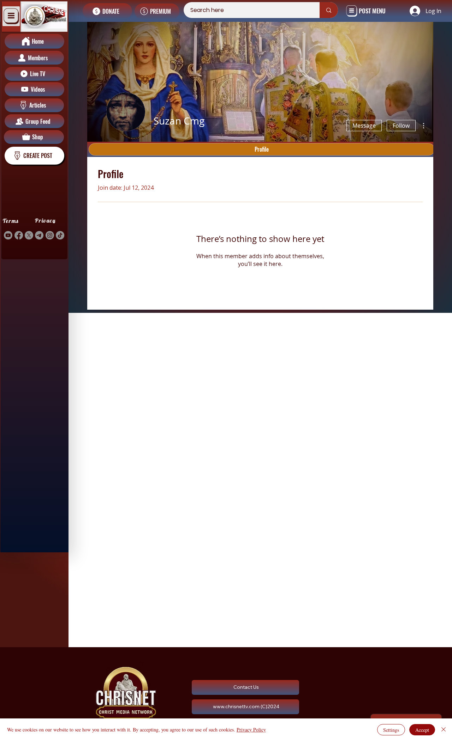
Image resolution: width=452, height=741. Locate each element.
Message (364, 125)
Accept (422, 730)
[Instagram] (50, 235)
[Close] (443, 729)
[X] (29, 235)
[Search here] (329, 10)
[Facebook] (18, 235)
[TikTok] (60, 235)
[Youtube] (8, 235)
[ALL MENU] (11, 16)
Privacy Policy (251, 729)
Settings (391, 730)
